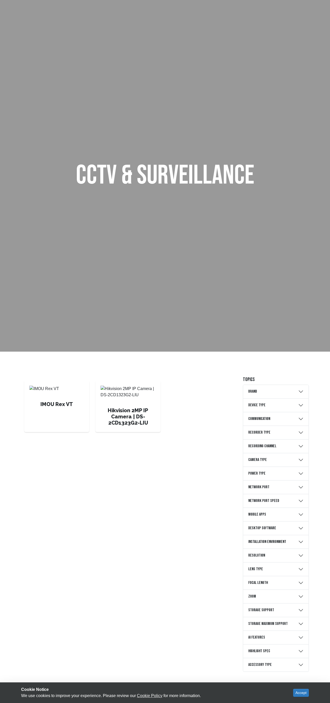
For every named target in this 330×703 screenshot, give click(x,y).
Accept (301, 693)
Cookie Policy (149, 695)
